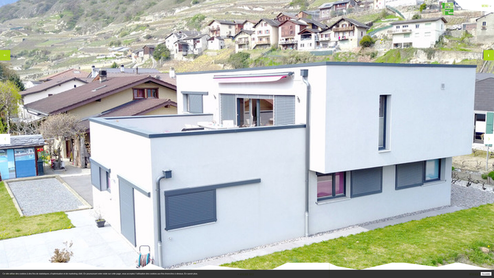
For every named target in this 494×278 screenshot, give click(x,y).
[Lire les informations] (489, 55)
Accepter (486, 274)
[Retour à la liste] (5, 55)
